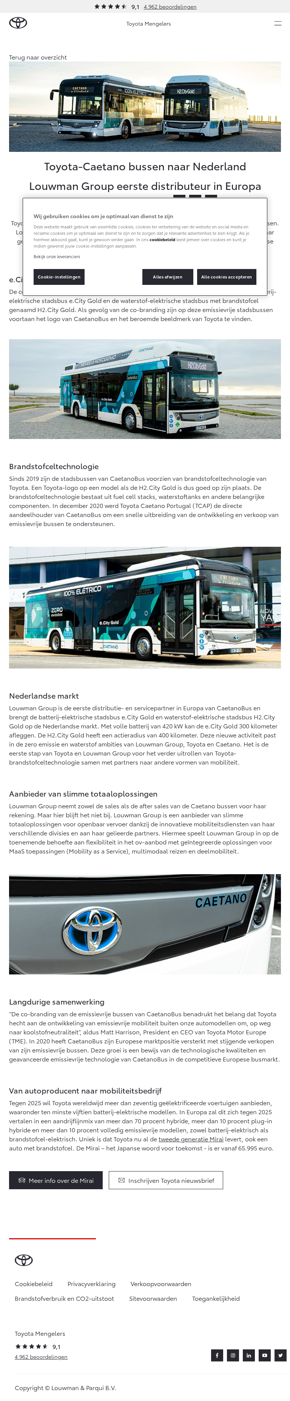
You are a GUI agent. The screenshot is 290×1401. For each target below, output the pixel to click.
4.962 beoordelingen (170, 6)
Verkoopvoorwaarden (161, 1283)
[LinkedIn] (249, 1355)
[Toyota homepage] (18, 23)
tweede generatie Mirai (191, 1138)
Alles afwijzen (167, 277)
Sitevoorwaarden (153, 1298)
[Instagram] (233, 1355)
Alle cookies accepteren (226, 277)
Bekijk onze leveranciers (57, 256)
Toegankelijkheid (216, 1298)
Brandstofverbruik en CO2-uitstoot (64, 1298)
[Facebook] (217, 1355)
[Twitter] (281, 1355)
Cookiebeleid (33, 1283)
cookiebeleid (162, 239)
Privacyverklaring (92, 1283)
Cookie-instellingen (59, 277)
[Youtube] (265, 1355)
